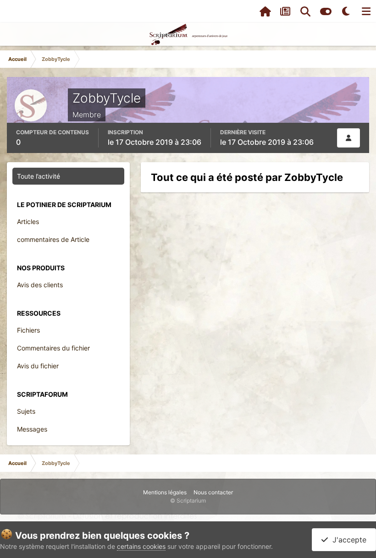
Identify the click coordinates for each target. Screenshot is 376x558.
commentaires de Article (53, 239)
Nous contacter (213, 492)
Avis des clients (40, 285)
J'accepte (347, 539)
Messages (32, 429)
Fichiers (28, 330)
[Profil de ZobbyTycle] (348, 138)
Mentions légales (165, 492)
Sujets (26, 411)
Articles (28, 221)
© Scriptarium (188, 500)
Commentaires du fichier (53, 348)
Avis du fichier (38, 366)
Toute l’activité (38, 176)
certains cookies (141, 546)
